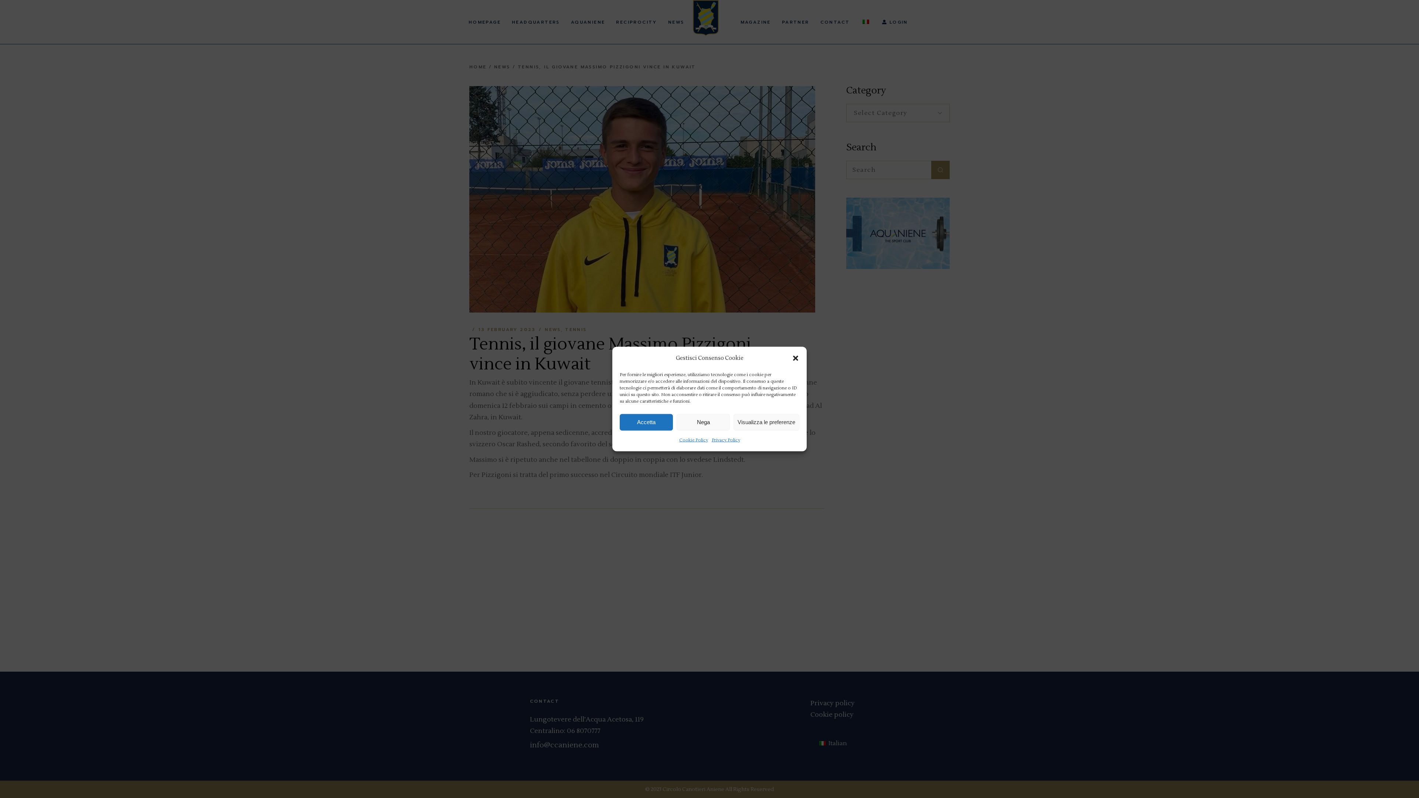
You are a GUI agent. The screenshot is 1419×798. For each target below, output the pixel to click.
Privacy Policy (726, 440)
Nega (703, 422)
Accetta (646, 422)
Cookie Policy (693, 440)
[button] (795, 358)
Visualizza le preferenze (766, 422)
